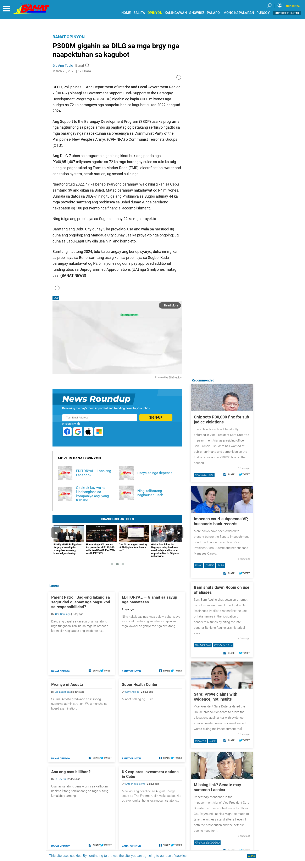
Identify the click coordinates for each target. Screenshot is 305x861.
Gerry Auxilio (132, 691)
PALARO (213, 13)
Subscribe (293, 6)
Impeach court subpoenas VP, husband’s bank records (221, 521)
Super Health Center (139, 684)
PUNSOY (263, 13)
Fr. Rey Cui (60, 779)
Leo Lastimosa (63, 691)
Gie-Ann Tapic (62, 66)
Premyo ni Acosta (67, 684)
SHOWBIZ (196, 13)
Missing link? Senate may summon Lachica (217, 787)
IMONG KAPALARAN (238, 13)
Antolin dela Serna (135, 783)
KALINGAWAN (176, 13)
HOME (126, 13)
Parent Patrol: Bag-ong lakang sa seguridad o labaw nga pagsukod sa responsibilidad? (80, 602)
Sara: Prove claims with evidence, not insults (215, 697)
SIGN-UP (155, 417)
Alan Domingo (63, 614)
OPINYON (155, 13)
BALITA (139, 13)
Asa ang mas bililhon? (70, 771)
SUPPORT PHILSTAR (287, 13)
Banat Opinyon (68, 36)
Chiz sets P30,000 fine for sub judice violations (221, 419)
